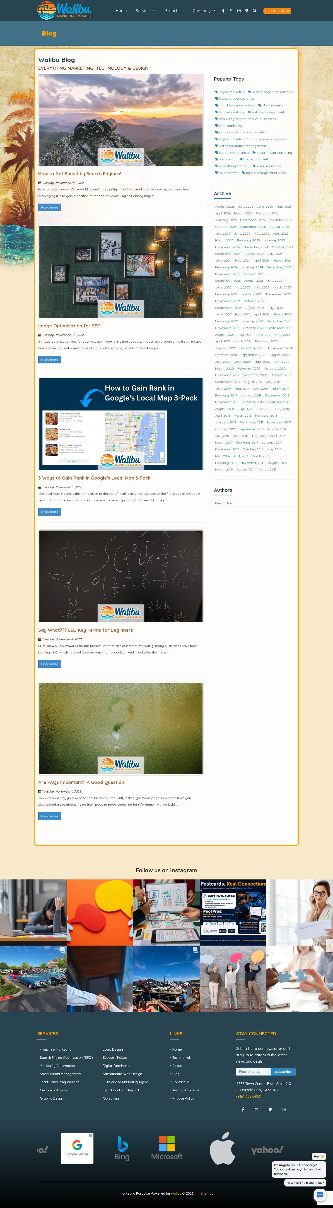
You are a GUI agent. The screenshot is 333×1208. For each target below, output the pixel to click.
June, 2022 (223, 314)
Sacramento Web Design (122, 1074)
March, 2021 (242, 341)
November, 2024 (256, 247)
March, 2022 (282, 314)
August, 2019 (253, 382)
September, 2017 (251, 429)
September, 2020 (253, 355)
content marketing (257, 159)
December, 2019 (227, 375)
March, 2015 (224, 469)
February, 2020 (248, 368)
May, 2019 (241, 388)
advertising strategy (233, 166)
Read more (49, 207)
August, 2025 (279, 226)
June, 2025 (242, 233)
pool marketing (230, 125)
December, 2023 (279, 267)
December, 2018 (277, 395)
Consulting (111, 1098)
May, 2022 (243, 314)
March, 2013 (267, 469)
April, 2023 (261, 287)
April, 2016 (240, 456)
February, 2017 (247, 442)
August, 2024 (254, 253)
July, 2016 (274, 449)
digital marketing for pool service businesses (252, 139)
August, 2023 (253, 280)
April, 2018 (222, 415)
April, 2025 (281, 233)
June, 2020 (242, 361)
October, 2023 (254, 274)
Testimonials (181, 1057)
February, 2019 (226, 395)
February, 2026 (267, 213)
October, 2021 (253, 328)
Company (202, 10)
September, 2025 (253, 226)
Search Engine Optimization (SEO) (66, 1057)
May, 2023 (242, 287)
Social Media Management (60, 1074)
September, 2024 (228, 253)
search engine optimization (272, 92)
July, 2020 (223, 361)
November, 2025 (280, 220)
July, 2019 (273, 382)
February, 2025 (248, 240)
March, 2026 (243, 213)
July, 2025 (222, 233)
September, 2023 (228, 280)
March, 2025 (224, 240)
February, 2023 (226, 294)
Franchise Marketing (55, 1049)
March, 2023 (282, 287)
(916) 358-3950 (248, 1096)
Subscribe (283, 1072)
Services (144, 10)
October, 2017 (225, 429)
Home (121, 10)
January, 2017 (272, 442)
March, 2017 (224, 442)
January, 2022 (252, 321)
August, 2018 (224, 409)
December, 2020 (252, 348)
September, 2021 (279, 328)
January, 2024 (252, 267)
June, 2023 (223, 287)
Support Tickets (115, 1057)
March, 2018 (242, 415)
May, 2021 (282, 334)
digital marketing (231, 92)
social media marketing (274, 152)
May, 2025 (261, 233)
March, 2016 (260, 456)
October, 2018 (253, 402)
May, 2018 (282, 409)
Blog (176, 1074)
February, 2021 (266, 341)
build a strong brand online (266, 173)
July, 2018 (245, 409)
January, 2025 (274, 240)
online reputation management (242, 146)
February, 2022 (226, 321)
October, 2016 (253, 449)
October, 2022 (254, 301)
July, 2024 (275, 253)
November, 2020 (280, 348)
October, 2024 (282, 247)
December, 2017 (251, 422)
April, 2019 (260, 388)
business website (231, 112)
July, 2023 (274, 280)
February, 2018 (266, 415)
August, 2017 (277, 429)
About (177, 1066)
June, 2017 (241, 435)
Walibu (176, 1193)
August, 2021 (224, 334)
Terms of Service (185, 1090)
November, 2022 (227, 301)
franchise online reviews (236, 105)
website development (267, 112)
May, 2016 (222, 456)
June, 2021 (263, 334)
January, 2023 (252, 294)
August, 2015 (277, 463)
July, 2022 (275, 308)
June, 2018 (263, 409)
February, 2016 (226, 463)
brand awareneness (233, 152)
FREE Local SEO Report (121, 1090)
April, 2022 (262, 314)
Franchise (174, 10)
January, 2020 (275, 368)
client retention (273, 105)
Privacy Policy (183, 1098)
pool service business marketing (243, 132)
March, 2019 (280, 388)
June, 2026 (265, 206)
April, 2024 (262, 260)
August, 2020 (280, 355)
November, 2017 (279, 422)
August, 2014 (245, 469)
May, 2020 (262, 361)
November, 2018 (227, 402)
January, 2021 (225, 348)
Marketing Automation (57, 1066)
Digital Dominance (117, 1066)
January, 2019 (251, 395)
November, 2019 (255, 375)
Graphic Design (52, 1098)
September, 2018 (279, 402)
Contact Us (181, 1082)
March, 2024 (282, 260)
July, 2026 (245, 206)
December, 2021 (279, 321)
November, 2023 (227, 274)
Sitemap (207, 1193)
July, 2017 (222, 435)
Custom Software (54, 1090)
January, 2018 (225, 422)
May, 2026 (284, 206)
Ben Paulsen (224, 503)
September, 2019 (227, 382)
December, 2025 (252, 220)
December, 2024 (227, 247)
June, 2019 (223, 388)
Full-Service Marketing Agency (126, 1082)
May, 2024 (243, 260)
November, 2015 (253, 463)
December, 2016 (227, 449)
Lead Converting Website (60, 1082)
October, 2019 (280, 375)
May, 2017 (259, 435)
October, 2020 (226, 355)
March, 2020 (224, 368)
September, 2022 (228, 308)
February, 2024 (226, 267)
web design (227, 159)
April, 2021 (222, 341)
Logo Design (113, 1049)
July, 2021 (245, 334)
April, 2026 (223, 213)
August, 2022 (254, 308)
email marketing (268, 166)
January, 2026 (225, 220)
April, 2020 (282, 361)
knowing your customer (236, 98)
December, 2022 (278, 294)
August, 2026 (224, 206)
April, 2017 (277, 435)
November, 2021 (227, 328)
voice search (228, 173)
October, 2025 (226, 226)
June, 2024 (223, 260)
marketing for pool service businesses (247, 119)
